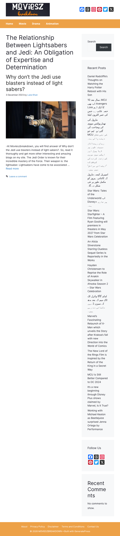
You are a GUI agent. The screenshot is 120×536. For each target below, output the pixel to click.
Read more (12, 168)
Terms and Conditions (73, 526)
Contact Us (93, 526)
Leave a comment (18, 176)
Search (92, 41)
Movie (22, 23)
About (24, 526)
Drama (36, 23)
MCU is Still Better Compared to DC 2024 (98, 378)
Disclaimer (53, 526)
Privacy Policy (37, 526)
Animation (52, 23)
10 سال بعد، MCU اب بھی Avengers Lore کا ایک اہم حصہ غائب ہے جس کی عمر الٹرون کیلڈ (98, 107)
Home (9, 23)
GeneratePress (82, 531)
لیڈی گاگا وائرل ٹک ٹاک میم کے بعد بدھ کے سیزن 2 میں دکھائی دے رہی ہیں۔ (97, 304)
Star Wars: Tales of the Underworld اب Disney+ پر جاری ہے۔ (97, 198)
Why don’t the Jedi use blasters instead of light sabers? (34, 83)
